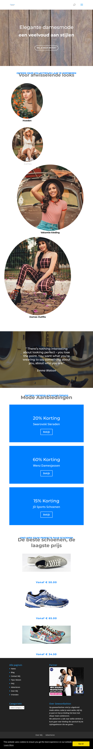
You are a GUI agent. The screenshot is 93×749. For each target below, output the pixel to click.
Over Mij (14, 691)
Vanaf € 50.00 (46, 582)
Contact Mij (15, 676)
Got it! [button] (81, 744)
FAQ (12, 683)
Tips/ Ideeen (16, 680)
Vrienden (15, 695)
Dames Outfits (37, 317)
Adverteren (15, 687)
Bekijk (46, 431)
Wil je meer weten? (46, 47)
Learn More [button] (9, 745)
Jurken (27, 163)
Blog (13, 672)
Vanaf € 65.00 (46, 618)
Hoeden (27, 120)
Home (13, 669)
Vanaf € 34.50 (46, 654)
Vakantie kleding (50, 232)
